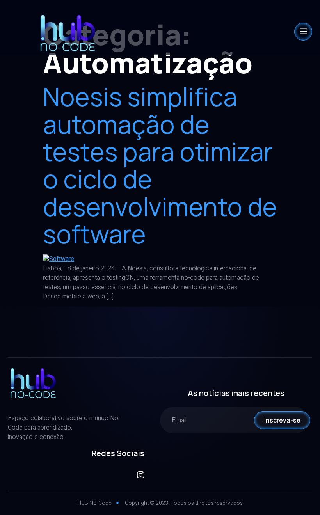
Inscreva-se (282, 420)
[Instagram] (140, 475)
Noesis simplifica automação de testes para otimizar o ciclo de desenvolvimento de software (160, 165)
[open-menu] (303, 32)
